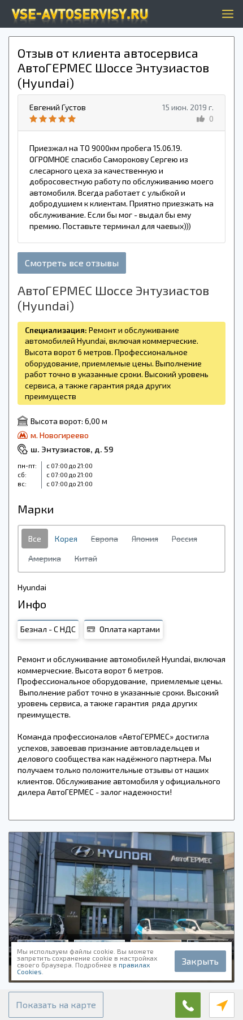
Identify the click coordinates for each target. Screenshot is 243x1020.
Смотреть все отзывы (72, 262)
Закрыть (200, 961)
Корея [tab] (66, 538)
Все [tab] (34, 538)
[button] (55, 1005)
